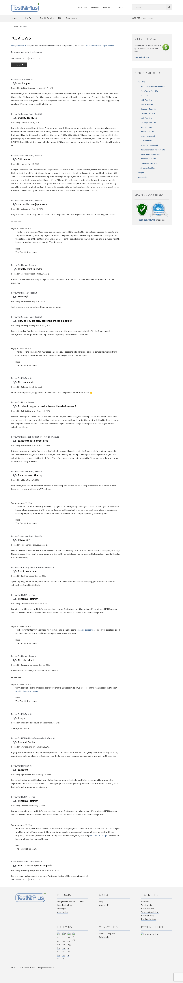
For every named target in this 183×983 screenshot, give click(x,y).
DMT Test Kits (146, 118)
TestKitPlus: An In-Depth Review (99, 45)
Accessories (142, 177)
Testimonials (147, 905)
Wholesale (95, 7)
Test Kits (141, 82)
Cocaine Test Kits (148, 113)
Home (16, 26)
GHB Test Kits (146, 127)
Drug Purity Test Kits (149, 91)
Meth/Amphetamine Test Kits (153, 150)
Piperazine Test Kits (149, 163)
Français (106, 7)
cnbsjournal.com (18, 45)
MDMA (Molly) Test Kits (150, 145)
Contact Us (104, 905)
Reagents (141, 172)
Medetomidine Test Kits (150, 154)
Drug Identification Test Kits (153, 86)
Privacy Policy (147, 915)
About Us (145, 901)
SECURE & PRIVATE (147, 220)
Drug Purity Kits (64, 905)
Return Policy (147, 908)
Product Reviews (148, 919)
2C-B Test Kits (146, 100)
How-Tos (28, 18)
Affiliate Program (107, 933)
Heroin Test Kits (147, 131)
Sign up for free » (142, 57)
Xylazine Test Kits (148, 168)
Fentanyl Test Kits (148, 122)
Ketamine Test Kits (148, 136)
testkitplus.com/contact (26, 691)
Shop (14, 18)
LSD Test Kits (146, 140)
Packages (144, 95)
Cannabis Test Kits (148, 109)
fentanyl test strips (85, 629)
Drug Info (70, 18)
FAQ (59, 18)
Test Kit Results (47, 18)
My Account (82, 7)
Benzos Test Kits (147, 104)
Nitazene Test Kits (148, 159)
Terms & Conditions (150, 912)
